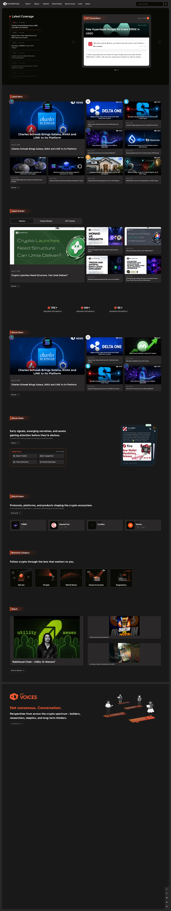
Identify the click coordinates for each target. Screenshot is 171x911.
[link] (11, 101)
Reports (46, 4)
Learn (80, 4)
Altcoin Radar (57, 4)
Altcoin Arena (70, 4)
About (87, 4)
